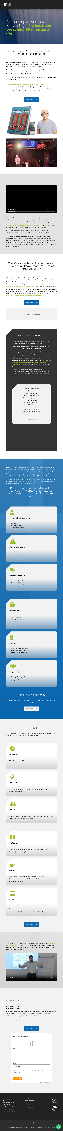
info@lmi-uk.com (10, 1111)
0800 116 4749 (9, 1109)
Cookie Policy (47, 1127)
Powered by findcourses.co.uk (31, 314)
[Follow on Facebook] (29, 1122)
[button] (58, 1126)
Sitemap (40, 1127)
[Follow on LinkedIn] (33, 1122)
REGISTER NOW (31, 99)
